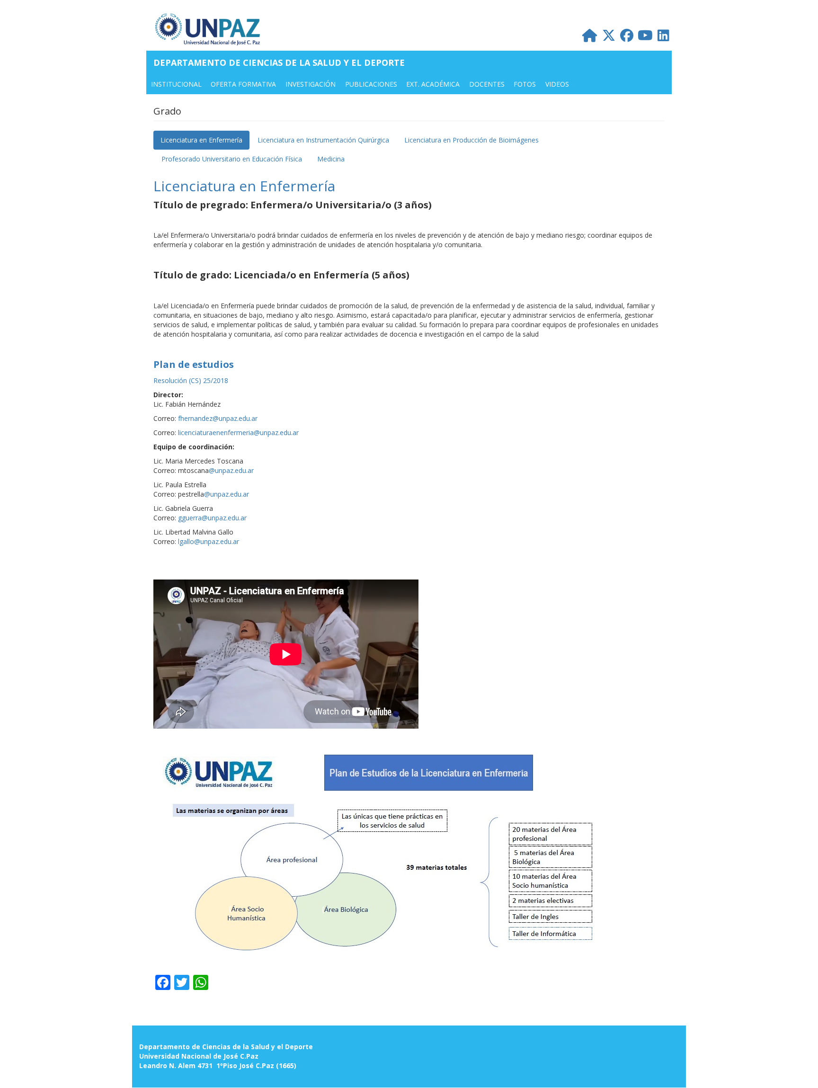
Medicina (331, 158)
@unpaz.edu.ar (231, 470)
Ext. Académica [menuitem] (433, 84)
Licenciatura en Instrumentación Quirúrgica (323, 139)
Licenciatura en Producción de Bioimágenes (471, 139)
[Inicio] (212, 29)
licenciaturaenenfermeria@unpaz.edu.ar (238, 432)
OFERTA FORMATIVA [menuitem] (243, 84)
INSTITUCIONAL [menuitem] (176, 84)
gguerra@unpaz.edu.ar (212, 517)
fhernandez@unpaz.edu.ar (218, 418)
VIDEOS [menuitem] (557, 84)
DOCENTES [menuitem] (487, 84)
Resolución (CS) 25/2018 (190, 380)
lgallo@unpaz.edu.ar (208, 541)
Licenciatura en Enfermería (201, 139)
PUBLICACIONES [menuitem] (371, 84)
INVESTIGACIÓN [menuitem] (310, 84)
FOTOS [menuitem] (525, 84)
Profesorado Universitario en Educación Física (231, 158)
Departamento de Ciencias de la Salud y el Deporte (279, 62)
